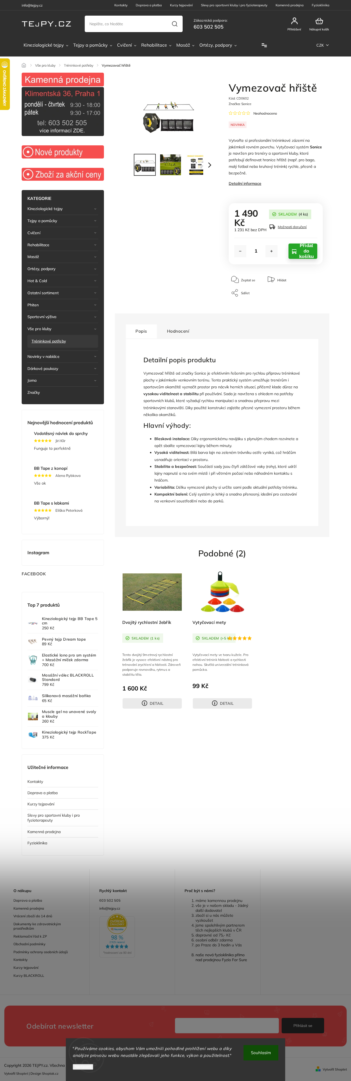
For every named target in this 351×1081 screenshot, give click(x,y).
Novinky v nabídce (43, 356)
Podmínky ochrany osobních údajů (40, 952)
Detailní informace (245, 183)
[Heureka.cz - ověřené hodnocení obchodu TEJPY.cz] (132, 936)
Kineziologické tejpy (45, 208)
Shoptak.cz (50, 1073)
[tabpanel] (152, 639)
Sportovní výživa (41, 316)
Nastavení (83, 1067)
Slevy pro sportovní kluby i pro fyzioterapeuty (234, 5)
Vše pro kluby (39, 328)
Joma (31, 380)
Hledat (175, 24)
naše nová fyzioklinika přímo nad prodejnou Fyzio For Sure (221, 957)
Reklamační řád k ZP (30, 936)
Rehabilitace (38, 244)
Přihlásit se (302, 1025)
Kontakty (121, 5)
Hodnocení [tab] (178, 331)
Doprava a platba (149, 5)
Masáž (33, 256)
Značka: (240, 104)
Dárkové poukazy (42, 368)
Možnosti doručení (292, 227)
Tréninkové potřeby (49, 341)
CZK (320, 45)
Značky (33, 392)
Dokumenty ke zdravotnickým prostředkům (37, 926)
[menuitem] (46, 45)
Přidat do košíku (306, 251)
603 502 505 (110, 900)
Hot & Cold (37, 280)
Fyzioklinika (320, 5)
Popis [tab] (141, 331)
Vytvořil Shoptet (335, 1069)
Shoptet (22, 1073)
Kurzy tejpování (181, 5)
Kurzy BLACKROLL (28, 975)
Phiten (33, 304)
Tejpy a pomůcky (42, 220)
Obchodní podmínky (29, 944)
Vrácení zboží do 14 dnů (32, 916)
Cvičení (33, 232)
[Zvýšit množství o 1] (271, 251)
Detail (156, 703)
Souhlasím (261, 1052)
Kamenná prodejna (290, 5)
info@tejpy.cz (109, 908)
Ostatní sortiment (43, 292)
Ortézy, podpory (41, 268)
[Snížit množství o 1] (240, 251)
